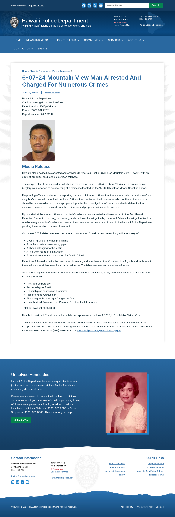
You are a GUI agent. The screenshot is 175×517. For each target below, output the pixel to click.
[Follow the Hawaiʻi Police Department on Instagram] (89, 5)
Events (42, 48)
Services (114, 40)
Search (156, 5)
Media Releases (40, 71)
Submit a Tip (21, 420)
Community (92, 40)
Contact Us (22, 48)
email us (56, 404)
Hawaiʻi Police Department (55, 20)
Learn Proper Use (121, 25)
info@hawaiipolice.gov (62, 478)
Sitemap (160, 507)
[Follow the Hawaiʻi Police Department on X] (95, 5)
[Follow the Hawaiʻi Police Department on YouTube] (101, 5)
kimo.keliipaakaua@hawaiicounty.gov (99, 330)
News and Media (37, 40)
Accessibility (127, 507)
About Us (134, 40)
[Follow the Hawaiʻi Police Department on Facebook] (84, 5)
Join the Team (66, 40)
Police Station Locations (151, 25)
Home (17, 40)
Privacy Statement (144, 507)
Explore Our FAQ (36, 5)
